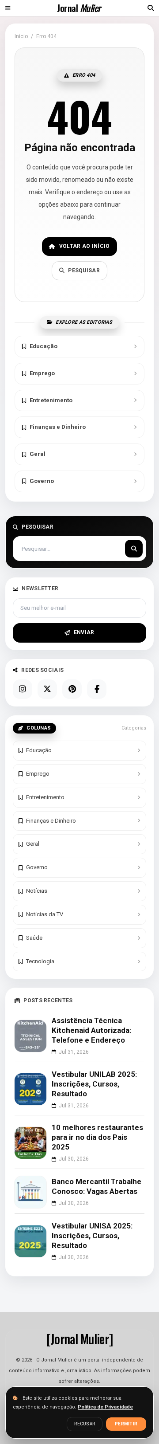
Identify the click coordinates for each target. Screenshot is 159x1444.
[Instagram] (22, 689)
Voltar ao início (84, 246)
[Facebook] (96, 689)
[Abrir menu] (7, 8)
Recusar (84, 1423)
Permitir (126, 1423)
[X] (47, 689)
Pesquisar (84, 270)
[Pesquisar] (134, 548)
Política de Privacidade (105, 1407)
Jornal (78, 8)
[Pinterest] (72, 689)
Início (21, 36)
